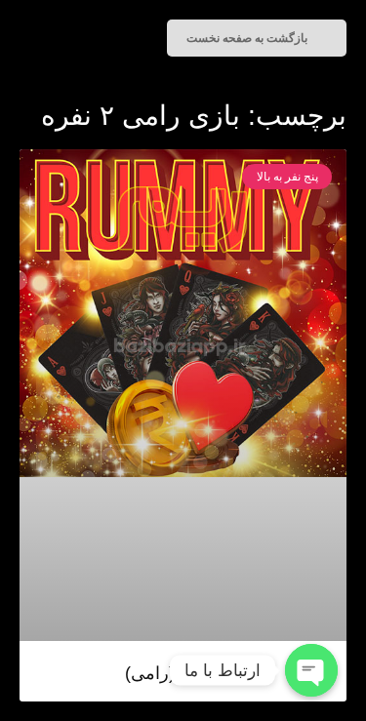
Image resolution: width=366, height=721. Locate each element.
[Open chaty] (311, 670)
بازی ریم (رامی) (183, 673)
